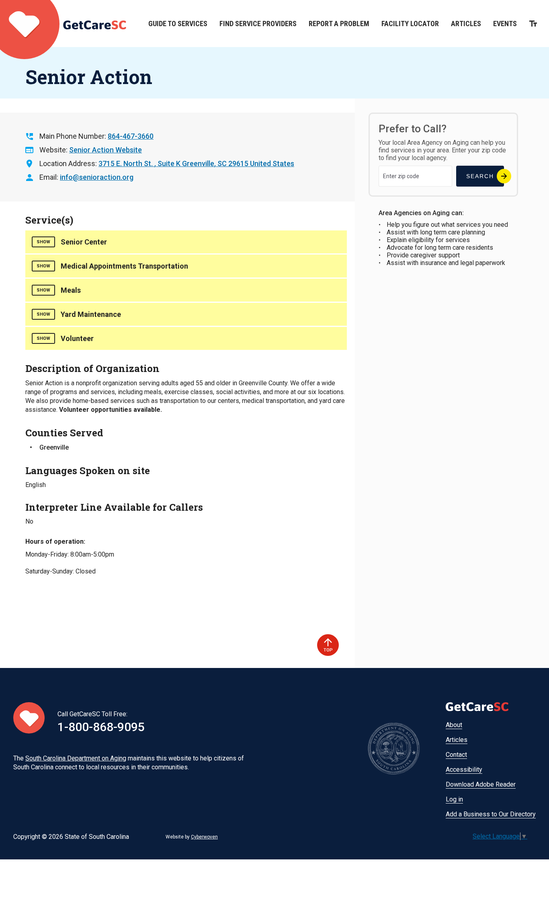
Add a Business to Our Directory (491, 814)
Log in (454, 799)
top (328, 650)
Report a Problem (339, 23)
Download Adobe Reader (481, 784)
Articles (466, 23)
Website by (192, 837)
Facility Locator (410, 23)
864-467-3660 (131, 136)
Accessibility (464, 769)
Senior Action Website (105, 150)
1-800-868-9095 (101, 727)
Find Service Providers (258, 23)
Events (505, 23)
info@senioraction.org (96, 177)
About (454, 725)
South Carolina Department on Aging (75, 758)
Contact (456, 754)
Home (63, 23)
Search (480, 176)
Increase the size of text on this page (533, 24)
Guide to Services (177, 23)
